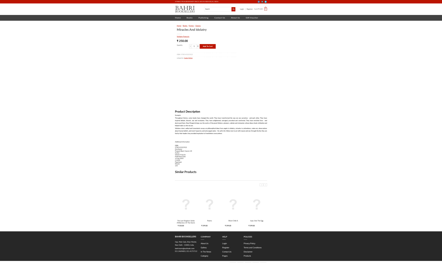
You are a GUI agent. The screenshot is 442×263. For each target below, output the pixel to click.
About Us (235, 18)
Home (178, 18)
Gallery (204, 248)
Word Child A (233, 221)
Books (190, 18)
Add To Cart (208, 46)
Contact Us (219, 18)
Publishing (203, 18)
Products (247, 256)
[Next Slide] (265, 184)
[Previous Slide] (261, 184)
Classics (198, 26)
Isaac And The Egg (256, 221)
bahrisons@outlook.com (184, 248)
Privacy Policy (249, 243)
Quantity (180, 45)
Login (243, 9)
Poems (209, 221)
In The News (206, 252)
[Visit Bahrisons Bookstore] (185, 9)
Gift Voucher (252, 18)
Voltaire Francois (183, 37)
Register (250, 9)
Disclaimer (248, 252)
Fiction (191, 26)
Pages (225, 256)
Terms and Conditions (253, 248)
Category (204, 256)
